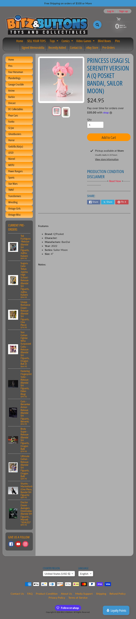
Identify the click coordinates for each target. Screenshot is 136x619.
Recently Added (57, 47)
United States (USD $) (57, 573)
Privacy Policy (57, 597)
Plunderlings (14, 78)
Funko (11, 121)
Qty (89, 119)
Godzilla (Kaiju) (15, 146)
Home (19, 41)
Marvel (11, 159)
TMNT (11, 190)
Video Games (85, 41)
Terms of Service (77, 597)
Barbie (11, 97)
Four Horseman (15, 72)
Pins (117, 41)
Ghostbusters (14, 134)
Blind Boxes (104, 41)
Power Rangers (15, 171)
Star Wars (13, 183)
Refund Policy (117, 593)
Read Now (115, 180)
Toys (54, 41)
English (84, 573)
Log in (110, 11)
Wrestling (13, 202)
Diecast (11, 103)
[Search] (97, 25)
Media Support (84, 593)
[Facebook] (11, 544)
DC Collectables (15, 109)
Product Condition (47, 593)
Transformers (14, 196)
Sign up (123, 11)
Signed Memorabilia (33, 47)
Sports (11, 177)
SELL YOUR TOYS (36, 41)
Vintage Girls (14, 208)
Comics (68, 41)
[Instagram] (25, 544)
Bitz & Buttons (67, 612)
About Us (66, 593)
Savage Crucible (16, 84)
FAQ (30, 593)
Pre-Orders (108, 47)
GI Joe (11, 128)
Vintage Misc (14, 215)
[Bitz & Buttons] (47, 25)
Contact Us (76, 47)
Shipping (101, 593)
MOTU (11, 165)
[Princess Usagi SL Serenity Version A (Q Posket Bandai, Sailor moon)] (56, 111)
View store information (107, 159)
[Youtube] (18, 544)
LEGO (10, 152)
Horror (11, 140)
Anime (11, 90)
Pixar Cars (13, 115)
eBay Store (92, 47)
